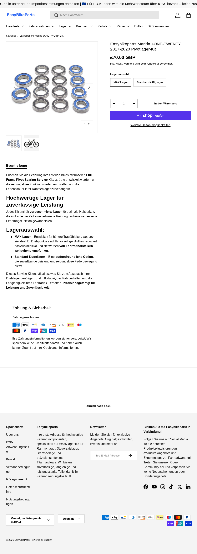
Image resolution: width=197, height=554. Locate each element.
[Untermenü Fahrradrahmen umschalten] (52, 26)
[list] (52, 87)
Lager (63, 26)
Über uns (12, 434)
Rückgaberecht (16, 479)
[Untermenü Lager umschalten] (70, 26)
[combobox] (104, 15)
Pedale (102, 26)
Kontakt (11, 459)
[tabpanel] (52, 231)
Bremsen (82, 26)
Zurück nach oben (99, 405)
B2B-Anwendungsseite (17, 447)
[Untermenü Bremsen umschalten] (91, 26)
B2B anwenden (158, 26)
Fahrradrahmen (39, 26)
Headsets (12, 26)
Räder (121, 26)
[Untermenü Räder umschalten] (128, 26)
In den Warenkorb (165, 103)
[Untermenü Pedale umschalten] (110, 26)
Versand (129, 63)
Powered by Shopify (41, 540)
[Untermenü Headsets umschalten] (22, 26)
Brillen (138, 26)
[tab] (16, 166)
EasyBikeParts (22, 540)
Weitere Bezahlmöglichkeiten (150, 125)
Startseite (11, 35)
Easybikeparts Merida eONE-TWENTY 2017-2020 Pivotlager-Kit (43, 35)
